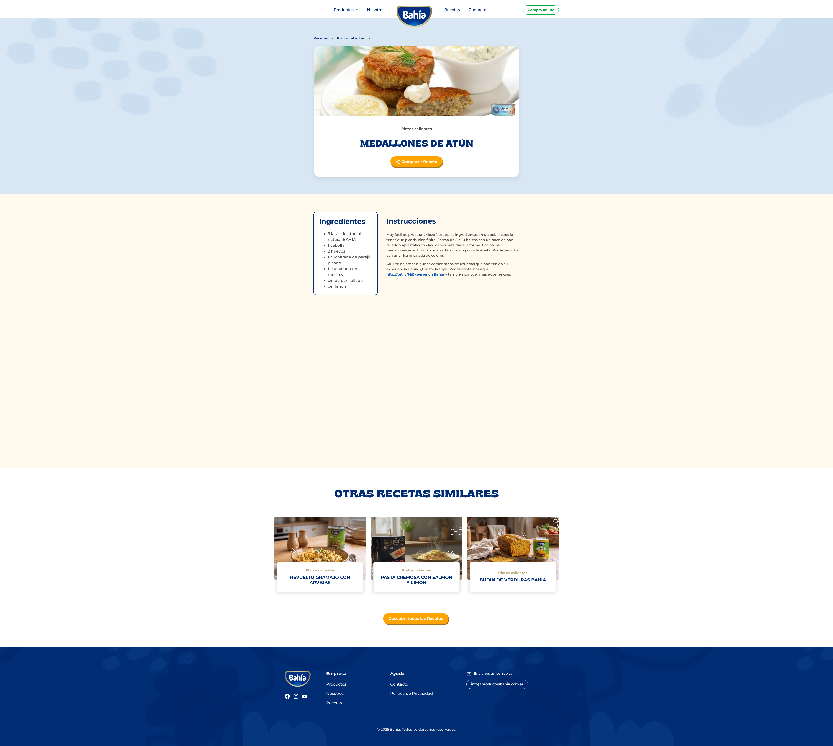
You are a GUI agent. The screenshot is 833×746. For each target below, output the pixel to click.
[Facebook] (287, 696)
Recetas (452, 9)
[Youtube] (304, 696)
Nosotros (375, 9)
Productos (344, 9)
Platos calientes (351, 38)
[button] (497, 684)
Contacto (477, 9)
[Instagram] (295, 696)
